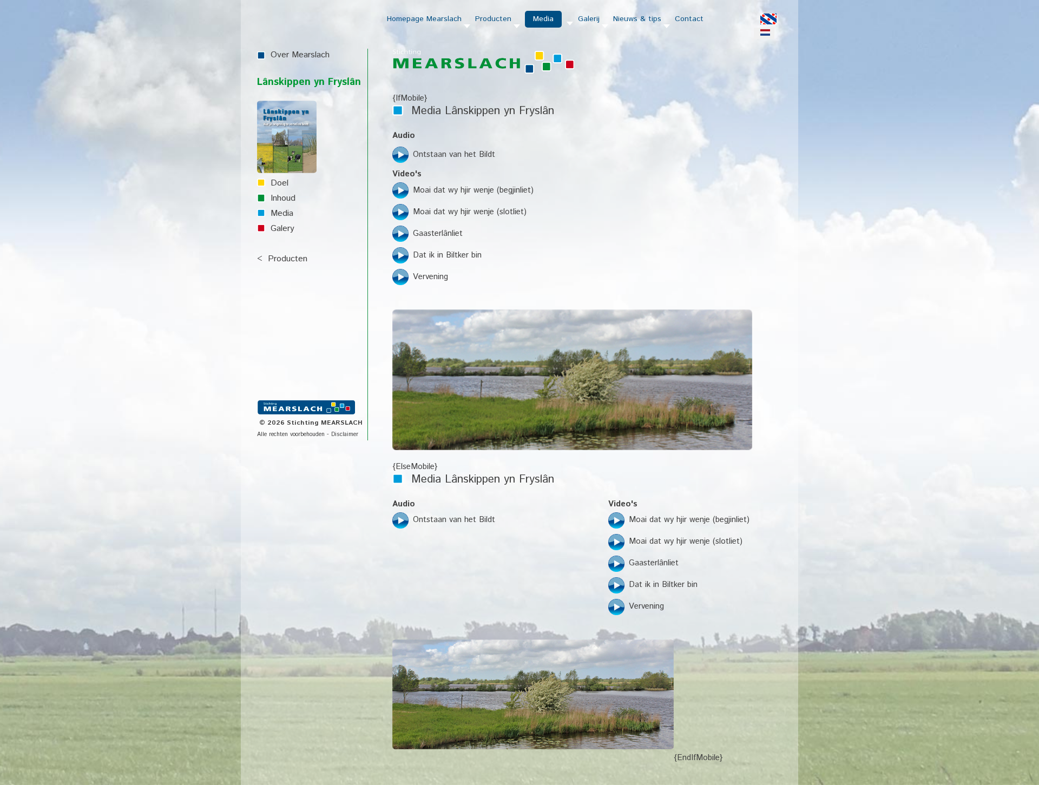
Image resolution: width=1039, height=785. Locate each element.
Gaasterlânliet (438, 233)
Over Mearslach (300, 55)
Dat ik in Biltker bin (447, 255)
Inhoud (283, 198)
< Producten (282, 259)
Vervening (430, 276)
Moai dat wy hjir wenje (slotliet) (470, 211)
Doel (279, 183)
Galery (282, 228)
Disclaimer (344, 434)
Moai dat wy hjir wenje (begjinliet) (473, 190)
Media (282, 213)
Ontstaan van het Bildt (454, 154)
